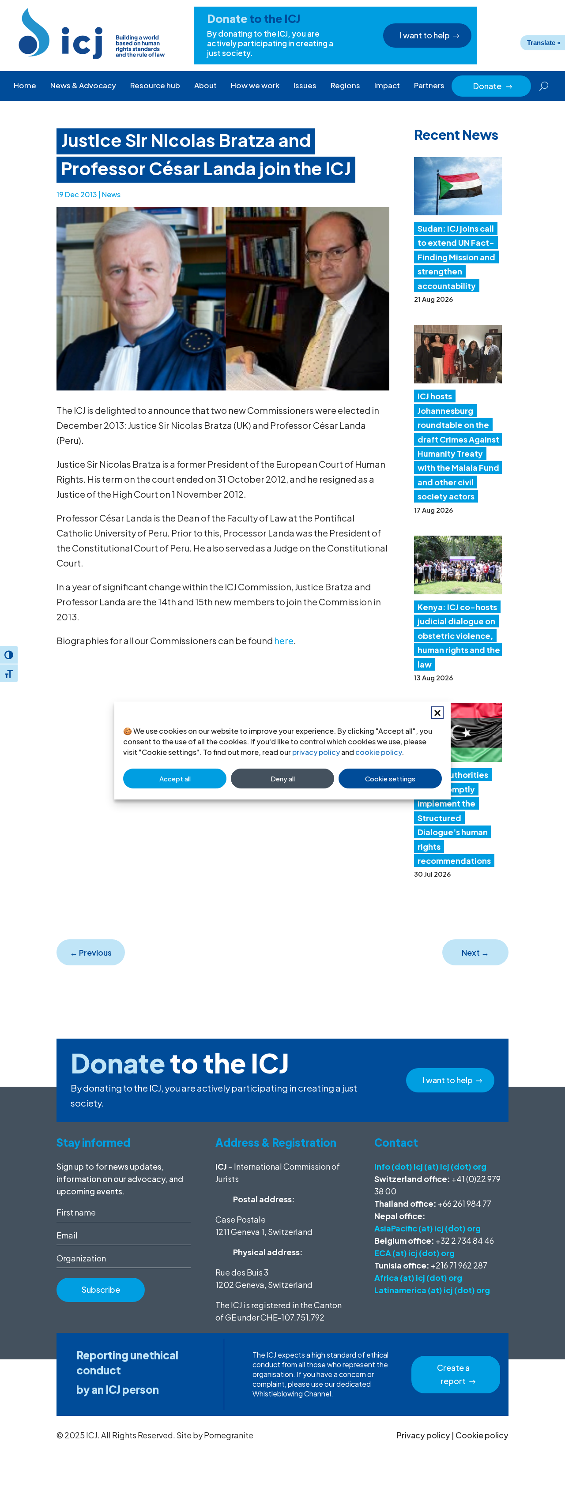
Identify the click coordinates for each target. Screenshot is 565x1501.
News (111, 194)
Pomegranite (228, 1435)
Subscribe (101, 1289)
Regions (345, 85)
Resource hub (155, 85)
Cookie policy (482, 1435)
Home (25, 85)
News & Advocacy (83, 85)
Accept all (175, 778)
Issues (305, 85)
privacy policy (316, 752)
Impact (387, 85)
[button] (437, 712)
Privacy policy (423, 1435)
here (284, 640)
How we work (255, 85)
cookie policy (378, 752)
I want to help (425, 35)
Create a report (453, 1374)
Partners (429, 85)
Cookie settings (390, 778)
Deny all (283, 778)
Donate (493, 86)
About (205, 85)
